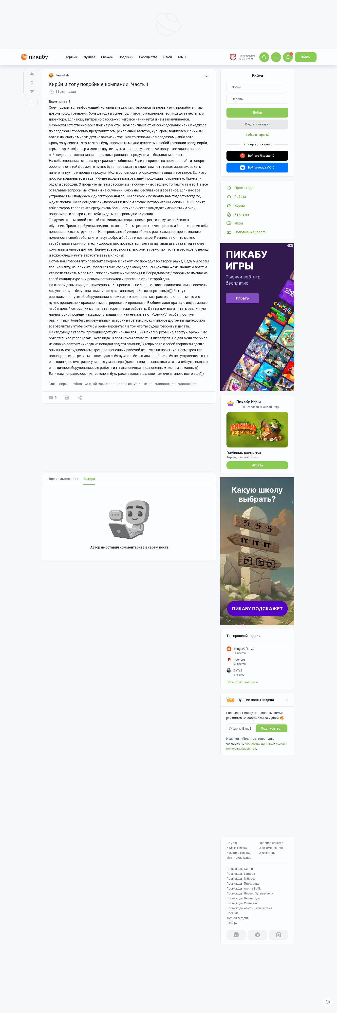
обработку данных (259, 743)
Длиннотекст (165, 384)
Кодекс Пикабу (236, 848)
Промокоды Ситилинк (242, 903)
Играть (257, 465)
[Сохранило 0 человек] (66, 397)
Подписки (126, 57)
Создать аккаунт (257, 124)
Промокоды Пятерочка (242, 883)
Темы (182, 57)
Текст (147, 384)
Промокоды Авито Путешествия (249, 908)
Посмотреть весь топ (242, 682)
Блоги (167, 57)
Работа (77, 384)
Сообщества (148, 57)
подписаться (271, 728)
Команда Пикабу (238, 853)
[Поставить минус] (32, 91)
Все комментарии (63, 479)
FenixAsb (62, 75)
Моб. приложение (238, 857)
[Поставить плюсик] (32, 74)
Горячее (72, 57)
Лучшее (89, 57)
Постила (232, 913)
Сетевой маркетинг (99, 384)
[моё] (52, 384)
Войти (306, 57)
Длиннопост (187, 384)
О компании (267, 853)
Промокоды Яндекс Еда (243, 898)
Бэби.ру (231, 923)
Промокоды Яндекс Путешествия (249, 893)
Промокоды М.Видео (241, 878)
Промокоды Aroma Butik (243, 888)
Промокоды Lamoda (240, 874)
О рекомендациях (271, 848)
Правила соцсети (271, 843)
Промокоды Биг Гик (240, 869)
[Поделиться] (79, 397)
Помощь (232, 843)
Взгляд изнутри (128, 384)
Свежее (107, 57)
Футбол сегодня (237, 918)
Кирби (64, 384)
